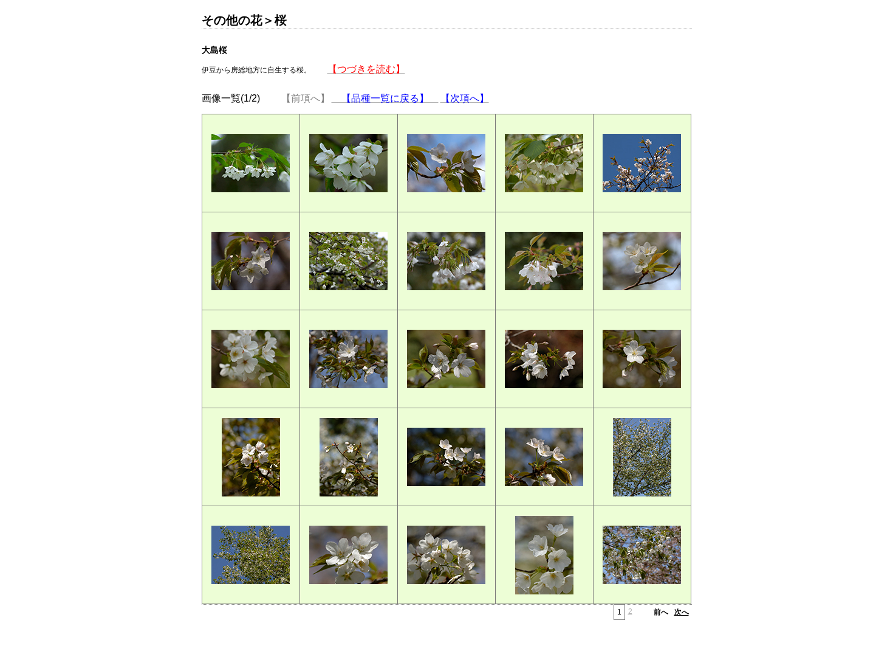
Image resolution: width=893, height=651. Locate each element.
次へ (681, 612)
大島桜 (214, 50)
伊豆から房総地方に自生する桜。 (303, 69)
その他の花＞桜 (244, 20)
